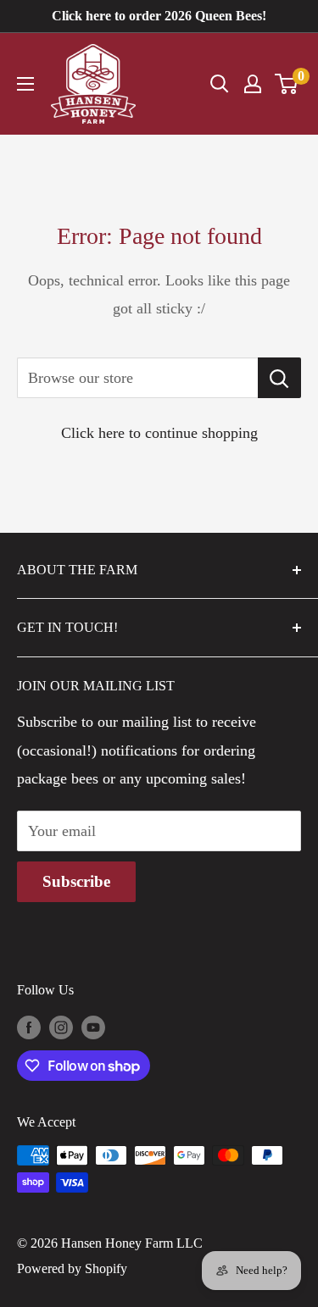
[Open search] (219, 84)
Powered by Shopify (72, 1268)
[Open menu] (25, 84)
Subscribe (76, 881)
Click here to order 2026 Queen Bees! (159, 15)
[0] (287, 84)
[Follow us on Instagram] (61, 1026)
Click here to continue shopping (159, 432)
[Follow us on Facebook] (29, 1026)
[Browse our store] (279, 377)
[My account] (252, 84)
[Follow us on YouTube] (93, 1026)
